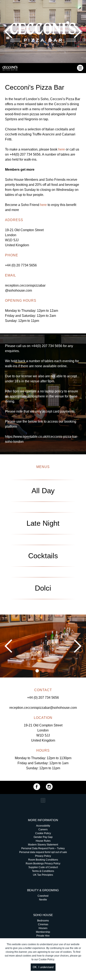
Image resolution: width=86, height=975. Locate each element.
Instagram (49, 786)
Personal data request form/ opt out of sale (43, 852)
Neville (43, 899)
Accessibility (43, 825)
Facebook (36, 786)
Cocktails (43, 556)
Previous (8, 31)
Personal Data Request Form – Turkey (43, 848)
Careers (43, 829)
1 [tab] (37, 670)
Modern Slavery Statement (43, 844)
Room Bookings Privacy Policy (43, 863)
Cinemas (43, 924)
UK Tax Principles (43, 874)
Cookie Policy (46, 959)
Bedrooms (43, 920)
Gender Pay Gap (43, 837)
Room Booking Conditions (43, 859)
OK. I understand (43, 967)
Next (77, 31)
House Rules (43, 840)
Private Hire (43, 935)
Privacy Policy (43, 855)
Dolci (43, 588)
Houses (43, 928)
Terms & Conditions (43, 871)
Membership (43, 931)
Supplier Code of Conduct (43, 867)
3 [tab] (49, 670)
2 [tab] (43, 670)
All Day (43, 490)
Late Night (43, 523)
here (62, 149)
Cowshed (43, 895)
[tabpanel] (43, 646)
